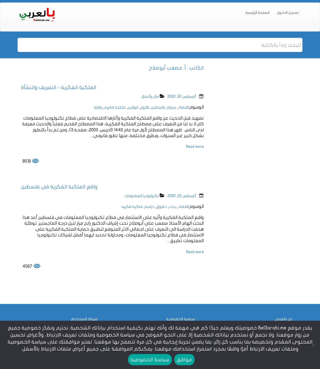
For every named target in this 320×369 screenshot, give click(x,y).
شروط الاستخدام (84, 319)
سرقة (171, 107)
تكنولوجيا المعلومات (141, 196)
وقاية (98, 107)
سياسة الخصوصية (180, 319)
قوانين (133, 107)
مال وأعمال (150, 97)
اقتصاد (183, 107)
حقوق (161, 207)
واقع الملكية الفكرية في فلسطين (59, 186)
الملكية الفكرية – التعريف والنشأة (58, 87)
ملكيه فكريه (115, 107)
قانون (144, 107)
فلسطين (158, 107)
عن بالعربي (283, 319)
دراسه (149, 207)
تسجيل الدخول (288, 13)
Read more (195, 147)
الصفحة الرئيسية (258, 13)
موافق (184, 359)
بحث (172, 207)
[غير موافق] (313, 344)
